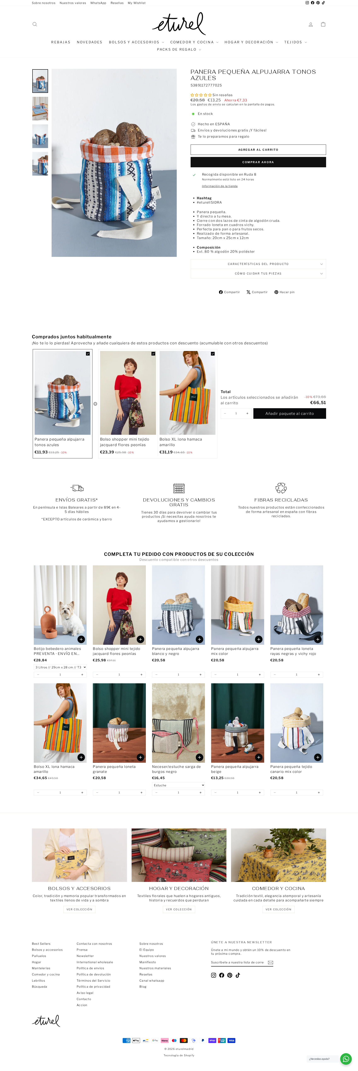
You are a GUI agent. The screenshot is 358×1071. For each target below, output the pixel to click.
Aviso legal (85, 992)
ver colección (79, 909)
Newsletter (85, 956)
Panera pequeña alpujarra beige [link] (235, 769)
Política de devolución (94, 974)
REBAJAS (60, 42)
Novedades (90, 42)
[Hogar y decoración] (179, 855)
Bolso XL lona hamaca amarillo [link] (181, 442)
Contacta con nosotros (94, 943)
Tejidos (294, 42)
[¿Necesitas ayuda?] (346, 1059)
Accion (82, 1005)
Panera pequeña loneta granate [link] (114, 769)
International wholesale (95, 962)
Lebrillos (38, 980)
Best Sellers (41, 943)
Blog (142, 986)
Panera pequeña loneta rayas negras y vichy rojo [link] (293, 651)
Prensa (82, 949)
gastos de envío (209, 104)
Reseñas (117, 3)
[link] (63, 393)
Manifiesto (147, 962)
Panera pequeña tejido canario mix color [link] (291, 769)
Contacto (84, 999)
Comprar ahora (258, 162)
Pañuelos (39, 956)
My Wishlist (137, 3)
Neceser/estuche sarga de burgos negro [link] (176, 769)
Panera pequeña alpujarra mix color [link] (235, 651)
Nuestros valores (73, 3)
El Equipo (146, 949)
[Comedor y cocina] (278, 855)
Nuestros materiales (155, 968)
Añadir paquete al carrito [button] (289, 413)
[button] (225, 413)
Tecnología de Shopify (179, 1055)
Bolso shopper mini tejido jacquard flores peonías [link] (125, 442)
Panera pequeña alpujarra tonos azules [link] (60, 442)
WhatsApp (98, 3)
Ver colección (278, 909)
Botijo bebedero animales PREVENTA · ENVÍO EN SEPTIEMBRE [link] (57, 651)
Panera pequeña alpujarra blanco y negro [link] (176, 651)
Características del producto (258, 264)
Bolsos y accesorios (135, 42)
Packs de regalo (177, 49)
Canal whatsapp (151, 980)
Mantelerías (41, 968)
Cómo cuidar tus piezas (258, 273)
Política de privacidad (93, 986)
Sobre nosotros (44, 3)
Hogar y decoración (250, 42)
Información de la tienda (220, 186)
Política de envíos (90, 968)
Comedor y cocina (192, 42)
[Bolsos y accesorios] (79, 855)
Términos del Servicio (93, 980)
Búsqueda (39, 986)
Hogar (36, 962)
